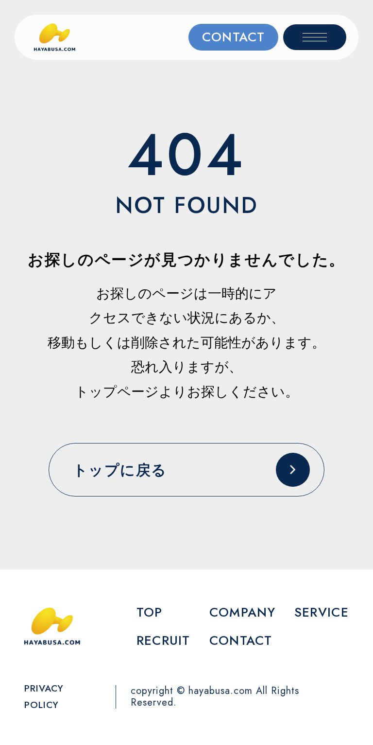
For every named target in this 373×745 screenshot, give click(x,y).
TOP (149, 612)
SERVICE (321, 612)
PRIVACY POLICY (44, 696)
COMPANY (242, 612)
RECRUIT (163, 640)
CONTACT (233, 37)
